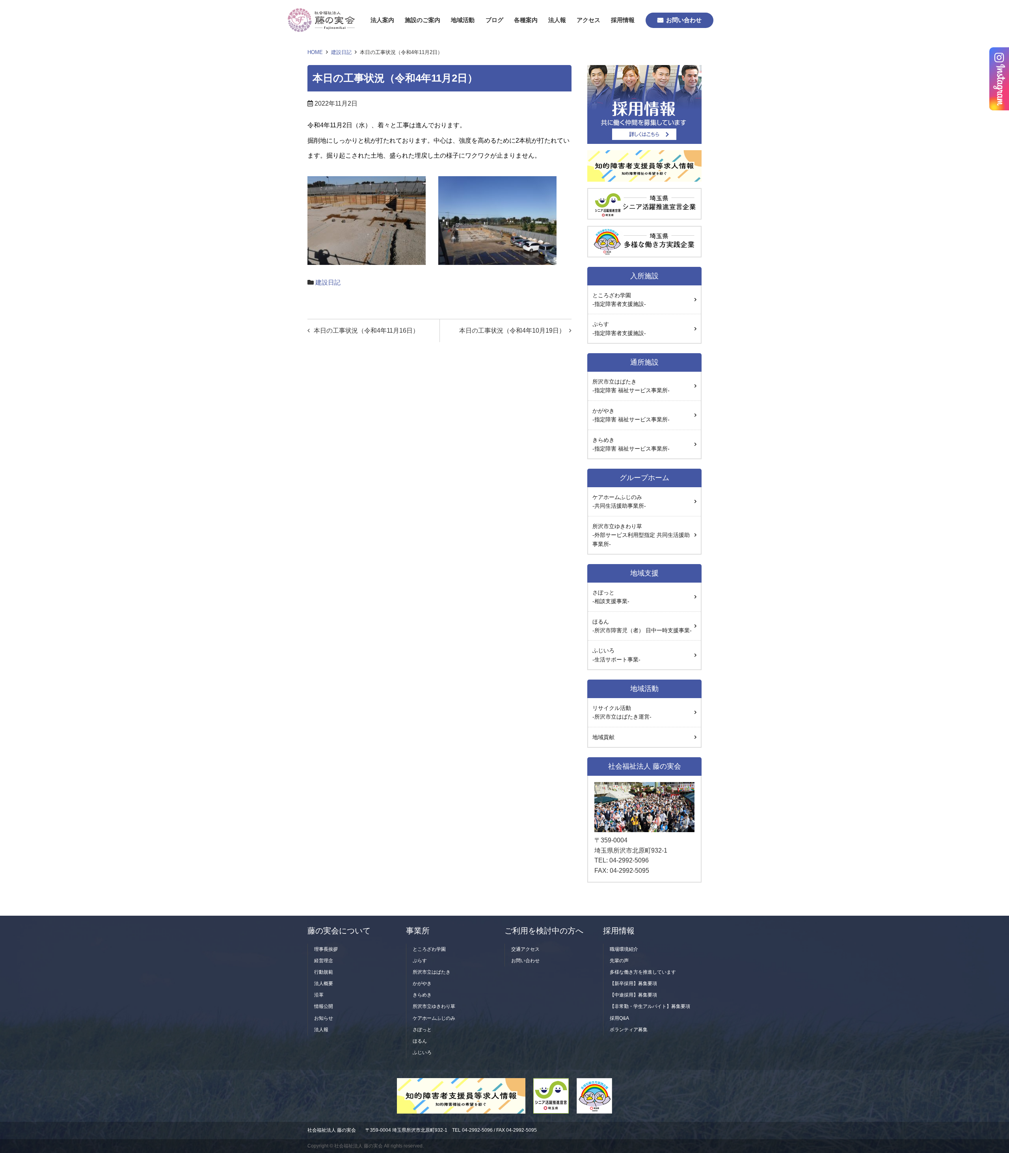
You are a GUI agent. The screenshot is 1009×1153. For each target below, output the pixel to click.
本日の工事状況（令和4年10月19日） (512, 330)
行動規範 (323, 972)
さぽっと (422, 1029)
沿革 (319, 995)
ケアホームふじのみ (434, 1018)
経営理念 (323, 960)
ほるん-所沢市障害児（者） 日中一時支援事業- (642, 625)
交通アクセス (525, 949)
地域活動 (463, 20)
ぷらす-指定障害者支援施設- (619, 328)
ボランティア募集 (629, 1029)
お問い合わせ (684, 20)
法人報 (557, 20)
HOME (315, 52)
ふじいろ (616, 654)
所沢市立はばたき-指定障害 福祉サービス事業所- (631, 385)
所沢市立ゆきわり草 (434, 1006)
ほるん (420, 1041)
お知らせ (323, 1018)
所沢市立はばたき (432, 972)
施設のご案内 (422, 20)
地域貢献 (603, 737)
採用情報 (623, 20)
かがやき (422, 983)
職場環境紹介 (624, 949)
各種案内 (526, 20)
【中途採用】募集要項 (633, 995)
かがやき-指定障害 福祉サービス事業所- (631, 415)
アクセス (588, 20)
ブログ (494, 20)
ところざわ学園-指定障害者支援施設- (619, 299)
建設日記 (341, 52)
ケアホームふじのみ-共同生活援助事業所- (619, 501)
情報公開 (323, 1006)
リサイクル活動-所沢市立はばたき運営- (622, 712)
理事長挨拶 (326, 949)
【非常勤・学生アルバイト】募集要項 (650, 1006)
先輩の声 (619, 960)
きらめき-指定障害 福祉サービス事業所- (631, 444)
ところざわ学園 (429, 949)
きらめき (422, 995)
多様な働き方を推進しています (643, 972)
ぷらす (420, 960)
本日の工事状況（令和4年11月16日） (366, 330)
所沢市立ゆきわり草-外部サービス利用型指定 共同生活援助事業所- (641, 535)
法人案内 (382, 20)
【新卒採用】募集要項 (633, 983)
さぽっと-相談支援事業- (610, 596)
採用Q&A (619, 1018)
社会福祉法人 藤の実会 (331, 1130)
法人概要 (323, 983)
